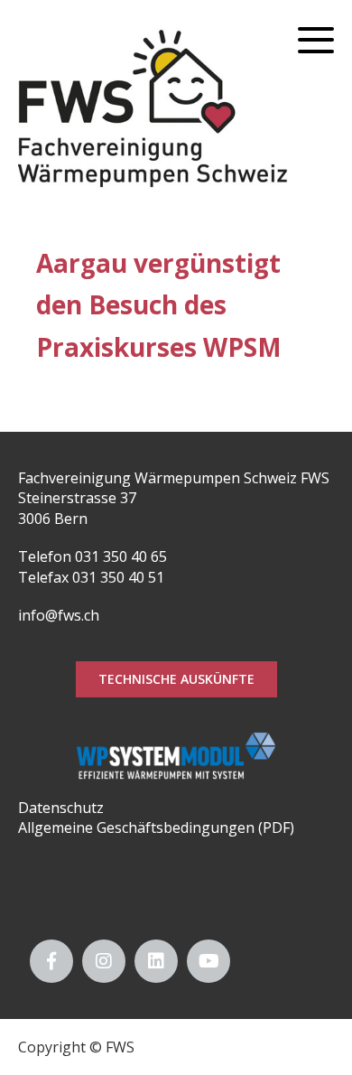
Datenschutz (61, 808)
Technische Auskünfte (176, 678)
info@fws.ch (58, 615)
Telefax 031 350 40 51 (91, 577)
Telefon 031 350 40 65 (92, 556)
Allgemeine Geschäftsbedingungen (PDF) (156, 827)
